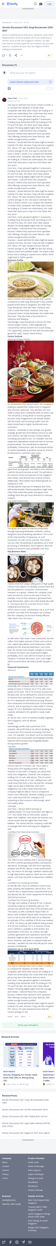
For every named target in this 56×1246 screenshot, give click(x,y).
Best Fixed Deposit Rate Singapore (38, 1201)
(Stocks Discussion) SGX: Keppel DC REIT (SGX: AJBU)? (26, 1133)
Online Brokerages (36, 1166)
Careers (5, 1170)
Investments (9, 1072)
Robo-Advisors (34, 1170)
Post (49, 88)
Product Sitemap (35, 1190)
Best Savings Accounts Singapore (38, 1222)
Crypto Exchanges (36, 1174)
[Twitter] (3, 1242)
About (4, 1162)
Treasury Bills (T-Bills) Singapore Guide (37, 1208)
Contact (5, 1166)
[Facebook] (10, 1242)
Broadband (33, 1182)
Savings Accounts (35, 1178)
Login (49, 3)
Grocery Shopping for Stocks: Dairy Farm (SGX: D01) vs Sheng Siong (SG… (20, 1077)
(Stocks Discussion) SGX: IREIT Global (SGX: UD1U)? (24, 1116)
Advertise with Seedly (11, 1204)
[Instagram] (16, 1242)
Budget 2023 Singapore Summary (38, 1229)
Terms (5, 1178)
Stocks (26, 22)
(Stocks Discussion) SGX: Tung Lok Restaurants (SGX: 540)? (25, 1101)
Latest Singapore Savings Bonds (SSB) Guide (39, 1215)
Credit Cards (33, 1162)
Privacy (5, 1174)
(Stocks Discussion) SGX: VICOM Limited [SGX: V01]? (25, 1109)
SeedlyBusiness (9, 1200)
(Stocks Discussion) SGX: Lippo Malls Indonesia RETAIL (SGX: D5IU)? (26, 1124)
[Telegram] (23, 1242)
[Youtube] (30, 1242)
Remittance (33, 1186)
